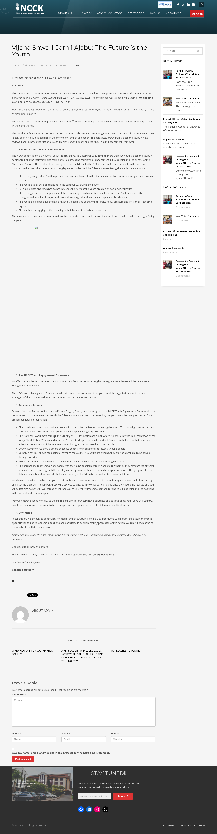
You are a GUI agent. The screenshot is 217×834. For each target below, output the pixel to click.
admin (18, 65)
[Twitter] (183, 4)
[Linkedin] (188, 4)
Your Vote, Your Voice (187, 98)
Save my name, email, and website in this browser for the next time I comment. (61, 752)
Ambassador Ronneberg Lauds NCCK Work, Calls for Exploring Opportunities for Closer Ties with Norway (82, 655)
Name (16, 733)
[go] (198, 51)
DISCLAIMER (168, 825)
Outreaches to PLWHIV (125, 650)
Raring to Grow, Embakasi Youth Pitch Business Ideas (187, 74)
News (76, 65)
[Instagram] (193, 4)
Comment (19, 694)
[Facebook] (178, 4)
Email (65, 733)
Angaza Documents (173, 139)
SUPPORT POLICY (186, 825)
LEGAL (202, 825)
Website (116, 733)
